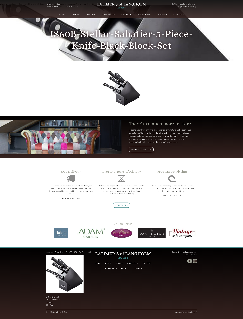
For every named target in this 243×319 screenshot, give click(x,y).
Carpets (126, 14)
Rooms (91, 14)
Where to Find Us (141, 149)
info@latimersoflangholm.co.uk (183, 4)
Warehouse (108, 14)
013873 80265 (187, 7)
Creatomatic (192, 312)
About (76, 14)
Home (62, 14)
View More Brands (121, 223)
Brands (162, 14)
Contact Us (121, 205)
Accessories (144, 14)
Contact (179, 14)
